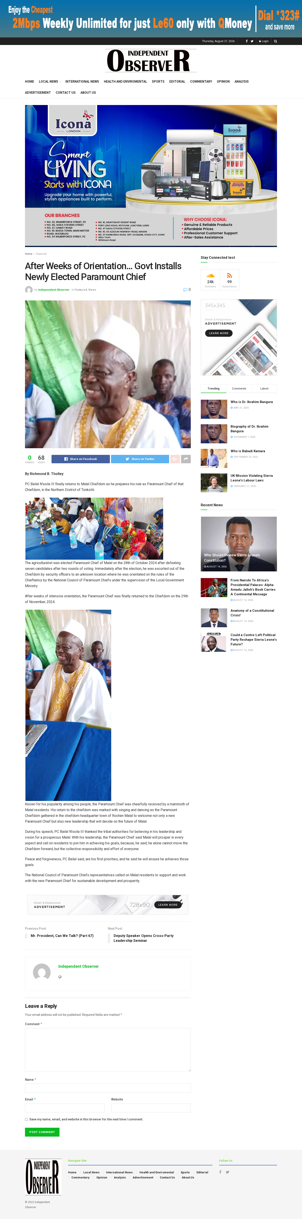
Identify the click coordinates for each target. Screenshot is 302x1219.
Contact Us (66, 92)
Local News (48, 81)
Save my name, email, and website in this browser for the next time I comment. (86, 1119)
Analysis (242, 81)
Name (30, 1079)
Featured (41, 253)
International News (82, 81)
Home (29, 81)
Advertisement (38, 92)
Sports (158, 81)
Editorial (177, 81)
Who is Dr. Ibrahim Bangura (252, 402)
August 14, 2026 (216, 566)
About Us (88, 92)
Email (30, 1099)
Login (265, 41)
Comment (33, 1024)
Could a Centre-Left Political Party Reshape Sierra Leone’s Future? (254, 639)
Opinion (223, 81)
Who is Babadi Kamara (248, 451)
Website (117, 1099)
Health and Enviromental (125, 81)
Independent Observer (54, 289)
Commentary (201, 81)
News (92, 289)
